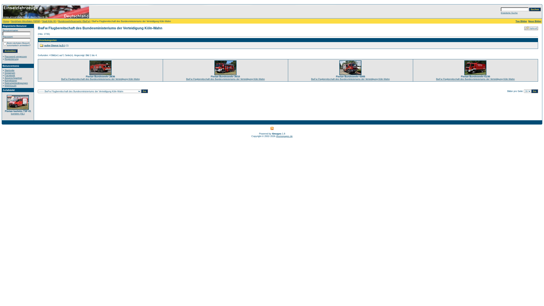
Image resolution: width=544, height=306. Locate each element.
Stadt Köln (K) (49, 21)
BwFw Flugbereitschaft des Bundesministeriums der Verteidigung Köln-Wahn (100, 79)
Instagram (10, 73)
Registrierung (11, 59)
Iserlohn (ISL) (18, 113)
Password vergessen (16, 56)
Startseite (9, 70)
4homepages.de (284, 136)
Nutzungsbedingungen (16, 83)
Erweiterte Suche (509, 13)
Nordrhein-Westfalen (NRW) (25, 21)
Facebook (10, 75)
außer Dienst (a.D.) (54, 45)
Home (6, 21)
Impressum (10, 85)
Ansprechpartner (13, 78)
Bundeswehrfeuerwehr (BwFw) (74, 21)
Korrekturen (11, 80)
